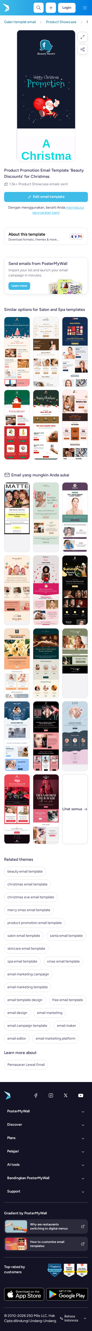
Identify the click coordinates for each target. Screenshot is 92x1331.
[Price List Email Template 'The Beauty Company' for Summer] (75, 590)
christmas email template (27, 884)
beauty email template (25, 871)
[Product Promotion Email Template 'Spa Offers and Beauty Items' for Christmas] (75, 425)
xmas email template (63, 961)
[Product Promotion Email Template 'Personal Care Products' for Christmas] (17, 425)
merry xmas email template (28, 910)
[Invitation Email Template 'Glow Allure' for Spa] (46, 736)
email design (17, 1013)
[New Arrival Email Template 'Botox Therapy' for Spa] (17, 517)
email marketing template (27, 987)
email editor (16, 1038)
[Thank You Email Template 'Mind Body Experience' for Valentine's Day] (17, 809)
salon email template (23, 935)
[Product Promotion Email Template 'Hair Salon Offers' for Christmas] (46, 352)
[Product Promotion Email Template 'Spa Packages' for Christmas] (17, 352)
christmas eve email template (30, 897)
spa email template (22, 961)
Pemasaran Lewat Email (26, 1064)
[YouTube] (81, 1095)
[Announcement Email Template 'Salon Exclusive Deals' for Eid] (17, 590)
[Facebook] (36, 1095)
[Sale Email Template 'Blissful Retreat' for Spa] (46, 517)
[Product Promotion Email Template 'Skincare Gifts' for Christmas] (75, 352)
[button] (82, 37)
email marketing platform (55, 1038)
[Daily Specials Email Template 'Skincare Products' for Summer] (17, 663)
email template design (24, 1000)
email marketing (49, 1013)
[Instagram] (51, 1095)
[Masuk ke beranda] (5, 8)
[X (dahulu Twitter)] (66, 1095)
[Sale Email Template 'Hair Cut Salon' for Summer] (46, 809)
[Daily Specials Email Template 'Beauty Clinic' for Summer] (75, 517)
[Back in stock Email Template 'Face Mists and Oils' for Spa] (75, 663)
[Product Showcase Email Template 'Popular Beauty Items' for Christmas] (46, 425)
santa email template (66, 935)
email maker (66, 1025)
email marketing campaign (28, 974)
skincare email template (26, 948)
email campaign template (27, 1025)
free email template (67, 1000)
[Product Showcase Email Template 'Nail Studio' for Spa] (75, 736)
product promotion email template (34, 923)
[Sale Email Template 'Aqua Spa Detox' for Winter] (17, 736)
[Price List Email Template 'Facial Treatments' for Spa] (46, 663)
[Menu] (85, 8)
